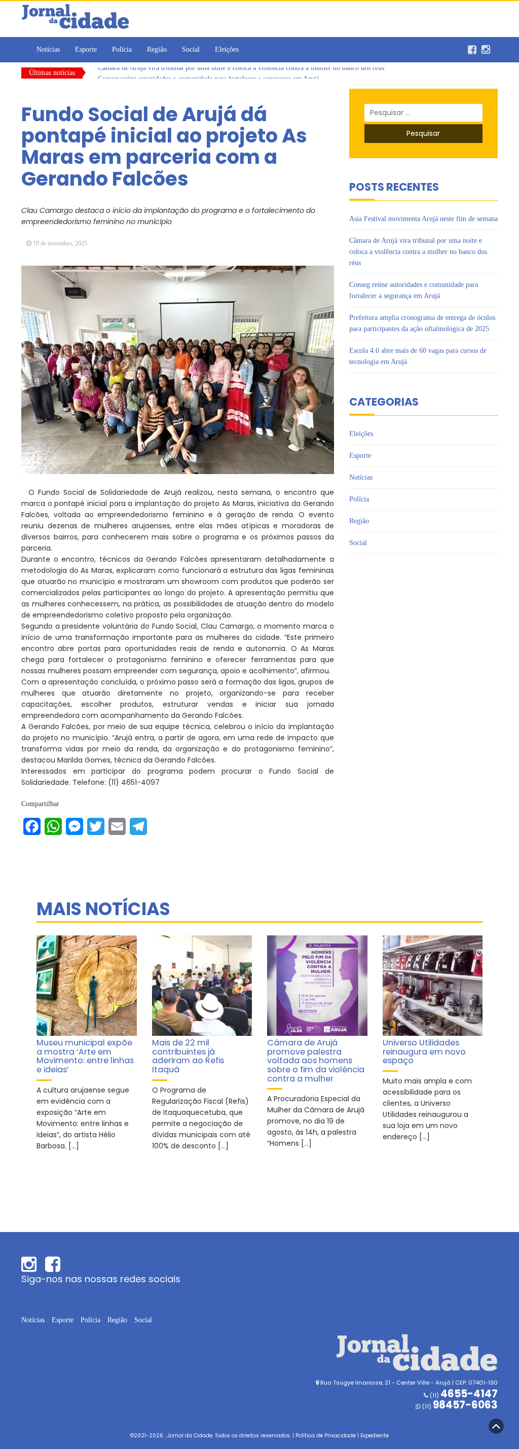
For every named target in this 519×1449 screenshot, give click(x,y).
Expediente (374, 1435)
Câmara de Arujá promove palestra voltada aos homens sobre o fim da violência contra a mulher (315, 1060)
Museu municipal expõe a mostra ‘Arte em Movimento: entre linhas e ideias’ (85, 1056)
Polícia (122, 49)
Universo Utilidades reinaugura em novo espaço (424, 1051)
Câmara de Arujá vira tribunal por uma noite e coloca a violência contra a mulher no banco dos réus (418, 252)
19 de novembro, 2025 (60, 243)
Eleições (227, 49)
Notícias (48, 49)
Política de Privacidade (325, 1435)
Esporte (86, 49)
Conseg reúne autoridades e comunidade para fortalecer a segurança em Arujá (208, 73)
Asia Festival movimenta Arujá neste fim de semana (423, 219)
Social (191, 49)
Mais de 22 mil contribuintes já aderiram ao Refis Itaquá (188, 1056)
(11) (459, 1406)
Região (157, 49)
